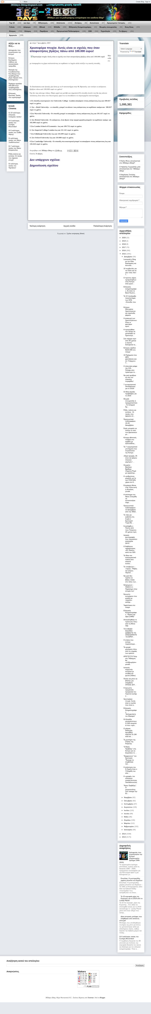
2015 (124, 254)
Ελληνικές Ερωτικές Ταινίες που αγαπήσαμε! (14, 95)
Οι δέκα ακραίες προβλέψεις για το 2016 (130, 394)
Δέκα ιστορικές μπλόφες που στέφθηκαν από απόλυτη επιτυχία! (130, 918)
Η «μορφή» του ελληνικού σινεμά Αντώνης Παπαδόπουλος (130, 779)
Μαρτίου (127, 823)
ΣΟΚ (90, 31)
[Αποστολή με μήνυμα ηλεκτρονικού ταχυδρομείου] (68, 151)
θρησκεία (13, 35)
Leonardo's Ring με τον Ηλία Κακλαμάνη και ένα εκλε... (130, 262)
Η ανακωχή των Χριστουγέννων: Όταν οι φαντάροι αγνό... (130, 322)
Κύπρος (28, 31)
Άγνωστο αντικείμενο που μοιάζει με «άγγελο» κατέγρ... (130, 598)
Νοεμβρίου (128, 797)
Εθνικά (42, 27)
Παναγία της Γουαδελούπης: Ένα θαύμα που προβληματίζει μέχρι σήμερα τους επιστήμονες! (15, 75)
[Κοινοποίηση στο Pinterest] (77, 151)
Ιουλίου (127, 810)
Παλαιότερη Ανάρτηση (102, 226)
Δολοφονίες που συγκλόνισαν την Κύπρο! (14, 52)
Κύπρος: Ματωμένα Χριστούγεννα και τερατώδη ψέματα (129, 311)
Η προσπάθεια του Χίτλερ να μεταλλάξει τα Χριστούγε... (129, 332)
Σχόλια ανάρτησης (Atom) (75, 233)
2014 (124, 834)
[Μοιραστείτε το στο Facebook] (75, 151)
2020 (124, 238)
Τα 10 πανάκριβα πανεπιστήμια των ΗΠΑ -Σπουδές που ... (130, 300)
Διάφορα (27, 27)
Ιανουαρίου (128, 830)
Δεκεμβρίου (128, 257)
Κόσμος (12, 31)
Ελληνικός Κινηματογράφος (80, 27)
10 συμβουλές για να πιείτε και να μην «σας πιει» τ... (130, 271)
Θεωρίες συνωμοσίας (108, 27)
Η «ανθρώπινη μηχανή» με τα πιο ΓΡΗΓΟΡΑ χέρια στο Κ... (130, 479)
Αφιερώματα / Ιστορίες (116, 23)
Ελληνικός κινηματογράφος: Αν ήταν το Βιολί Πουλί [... (130, 290)
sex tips (27, 23)
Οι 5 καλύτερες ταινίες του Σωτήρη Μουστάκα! (13, 123)
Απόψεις (78, 23)
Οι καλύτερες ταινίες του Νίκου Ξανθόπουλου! (14, 140)
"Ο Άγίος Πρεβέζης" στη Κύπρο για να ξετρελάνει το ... (130, 750)
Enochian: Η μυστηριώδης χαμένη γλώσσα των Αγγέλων (131, 879)
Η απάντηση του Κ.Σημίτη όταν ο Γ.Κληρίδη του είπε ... (130, 770)
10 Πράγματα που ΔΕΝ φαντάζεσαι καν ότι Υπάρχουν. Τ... (130, 359)
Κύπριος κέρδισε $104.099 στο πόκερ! (130, 350)
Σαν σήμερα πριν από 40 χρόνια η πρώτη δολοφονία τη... (130, 341)
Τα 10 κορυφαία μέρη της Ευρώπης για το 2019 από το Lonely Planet (131, 898)
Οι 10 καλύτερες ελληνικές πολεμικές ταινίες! (14, 115)
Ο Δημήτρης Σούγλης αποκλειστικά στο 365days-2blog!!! (129, 177)
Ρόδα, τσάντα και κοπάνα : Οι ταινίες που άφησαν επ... (130, 413)
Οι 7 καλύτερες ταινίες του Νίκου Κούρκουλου (14, 148)
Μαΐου (126, 817)
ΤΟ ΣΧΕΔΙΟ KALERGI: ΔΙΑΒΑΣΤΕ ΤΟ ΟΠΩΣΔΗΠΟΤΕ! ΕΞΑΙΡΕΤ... (130, 633)
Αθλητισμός (43, 23)
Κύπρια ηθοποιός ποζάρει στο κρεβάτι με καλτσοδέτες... (130, 440)
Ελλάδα (57, 27)
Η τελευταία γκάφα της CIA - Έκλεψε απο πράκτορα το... (130, 369)
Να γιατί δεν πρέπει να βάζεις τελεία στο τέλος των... (130, 579)
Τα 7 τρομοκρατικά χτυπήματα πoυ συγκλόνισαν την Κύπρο (130, 450)
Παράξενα (44, 31)
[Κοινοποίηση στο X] (73, 151)
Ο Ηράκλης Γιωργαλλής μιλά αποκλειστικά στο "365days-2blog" (129, 169)
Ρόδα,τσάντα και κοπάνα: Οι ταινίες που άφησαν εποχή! (15, 157)
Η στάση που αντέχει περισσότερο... (130, 642)
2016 (124, 250)
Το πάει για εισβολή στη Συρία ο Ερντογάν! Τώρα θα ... (129, 519)
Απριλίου (127, 820)
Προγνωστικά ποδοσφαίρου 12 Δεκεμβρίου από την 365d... (130, 508)
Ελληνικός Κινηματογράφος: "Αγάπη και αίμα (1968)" (130, 613)
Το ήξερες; (123, 31)
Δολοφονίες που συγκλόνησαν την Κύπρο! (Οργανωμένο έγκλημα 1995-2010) (130, 857)
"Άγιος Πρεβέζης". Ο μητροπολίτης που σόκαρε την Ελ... (130, 789)
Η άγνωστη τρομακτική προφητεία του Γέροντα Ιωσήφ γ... (130, 692)
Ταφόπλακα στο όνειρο (129, 606)
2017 (124, 247)
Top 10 (12, 23)
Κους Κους (129, 27)
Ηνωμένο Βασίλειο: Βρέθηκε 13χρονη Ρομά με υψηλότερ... (130, 469)
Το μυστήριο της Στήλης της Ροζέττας (130, 742)
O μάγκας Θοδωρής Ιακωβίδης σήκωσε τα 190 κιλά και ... (130, 732)
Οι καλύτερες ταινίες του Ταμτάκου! (13, 166)
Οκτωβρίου (128, 801)
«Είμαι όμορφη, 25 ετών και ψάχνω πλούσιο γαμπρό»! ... (130, 459)
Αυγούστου (128, 807)
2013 (124, 837)
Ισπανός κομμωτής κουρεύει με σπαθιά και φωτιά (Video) (130, 671)
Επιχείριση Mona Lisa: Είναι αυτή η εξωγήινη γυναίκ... (130, 488)
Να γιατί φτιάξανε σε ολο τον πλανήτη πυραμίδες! (130, 378)
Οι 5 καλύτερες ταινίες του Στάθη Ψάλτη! (14, 132)
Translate (137, 52)
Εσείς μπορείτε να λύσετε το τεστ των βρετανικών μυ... (130, 431)
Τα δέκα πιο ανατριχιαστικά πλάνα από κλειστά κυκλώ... (130, 559)
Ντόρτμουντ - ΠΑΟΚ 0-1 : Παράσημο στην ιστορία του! (130, 588)
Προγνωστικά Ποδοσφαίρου (68, 31)
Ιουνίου (127, 814)
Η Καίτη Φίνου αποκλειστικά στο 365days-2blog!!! (129, 162)
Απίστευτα (61, 23)
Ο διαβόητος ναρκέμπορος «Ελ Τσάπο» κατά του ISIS (129, 549)
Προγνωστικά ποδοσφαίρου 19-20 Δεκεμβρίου (130, 422)
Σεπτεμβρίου (129, 804)
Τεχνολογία (105, 31)
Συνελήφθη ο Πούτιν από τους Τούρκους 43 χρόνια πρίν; (130, 529)
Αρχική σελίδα (69, 226)
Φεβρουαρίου (129, 826)
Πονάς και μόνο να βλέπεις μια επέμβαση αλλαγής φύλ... (130, 682)
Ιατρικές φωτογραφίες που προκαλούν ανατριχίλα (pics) (130, 539)
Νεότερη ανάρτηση (37, 226)
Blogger (102, 998)
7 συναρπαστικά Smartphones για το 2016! (130, 387)
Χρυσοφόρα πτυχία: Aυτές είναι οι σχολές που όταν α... (130, 702)
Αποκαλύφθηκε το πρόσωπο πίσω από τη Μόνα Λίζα (130, 623)
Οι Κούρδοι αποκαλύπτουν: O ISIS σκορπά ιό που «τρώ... (130, 722)
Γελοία (12, 27)
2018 (124, 244)
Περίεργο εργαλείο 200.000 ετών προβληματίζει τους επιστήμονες (15, 86)
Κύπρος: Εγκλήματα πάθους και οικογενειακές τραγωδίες (13, 62)
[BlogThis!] (70, 151)
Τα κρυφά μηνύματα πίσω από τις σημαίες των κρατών (130, 650)
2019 (124, 241)
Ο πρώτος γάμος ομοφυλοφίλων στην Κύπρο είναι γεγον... (130, 281)
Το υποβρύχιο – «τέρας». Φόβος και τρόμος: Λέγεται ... (130, 570)
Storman (91, 998)
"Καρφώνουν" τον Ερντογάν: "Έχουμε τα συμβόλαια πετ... (130, 760)
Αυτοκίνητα (94, 23)
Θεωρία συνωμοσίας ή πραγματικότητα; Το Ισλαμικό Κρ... (130, 403)
